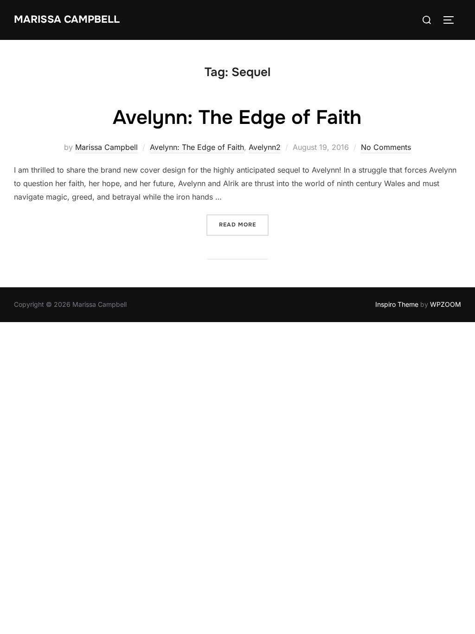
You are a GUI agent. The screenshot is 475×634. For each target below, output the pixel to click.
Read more (244, 224)
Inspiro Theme (396, 304)
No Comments (386, 147)
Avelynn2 (265, 147)
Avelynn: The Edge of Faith (237, 117)
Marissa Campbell (67, 19)
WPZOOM (445, 304)
